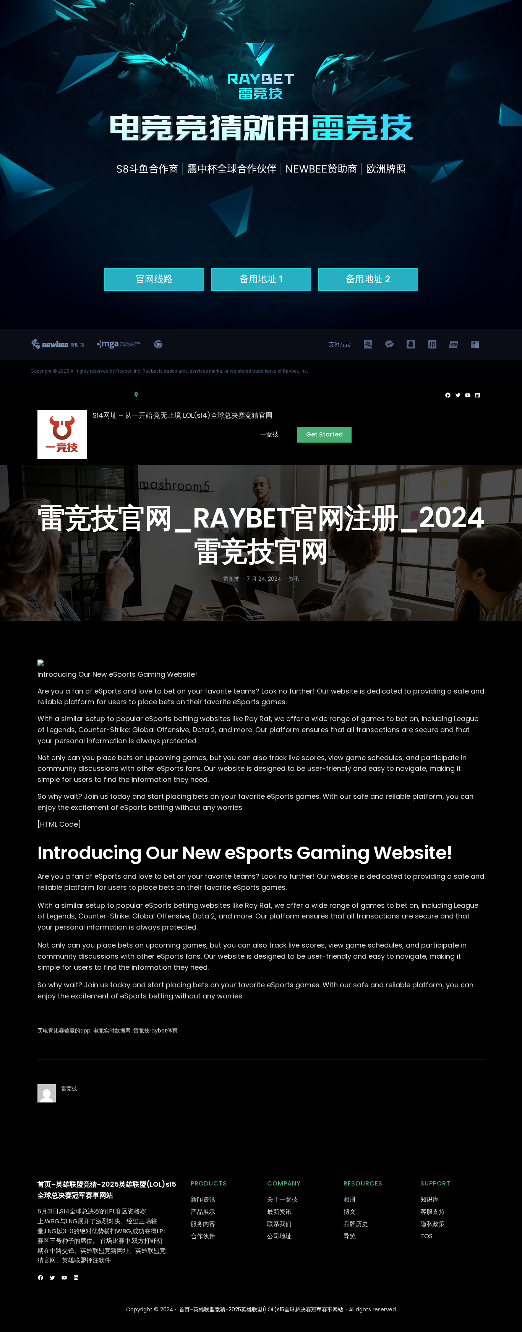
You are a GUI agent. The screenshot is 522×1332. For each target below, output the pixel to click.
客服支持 (432, 1211)
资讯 (294, 579)
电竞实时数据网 (112, 1030)
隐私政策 (432, 1224)
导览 (350, 1236)
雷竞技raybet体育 (155, 1030)
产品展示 (203, 1211)
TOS (426, 1236)
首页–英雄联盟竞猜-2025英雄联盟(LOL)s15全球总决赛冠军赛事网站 (261, 1309)
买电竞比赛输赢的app (64, 1030)
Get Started (324, 434)
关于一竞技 (282, 1199)
